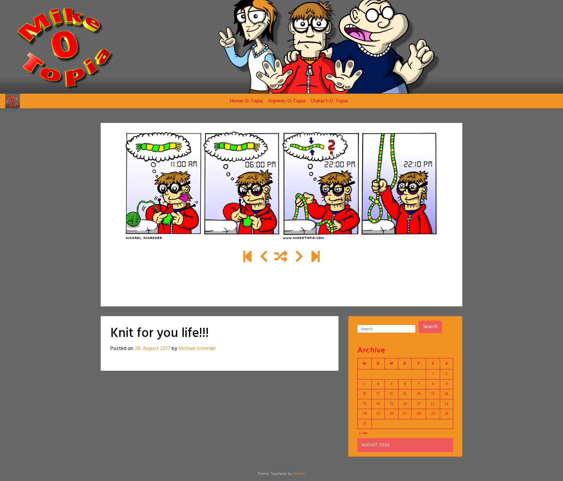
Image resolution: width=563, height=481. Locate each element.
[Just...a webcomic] (247, 257)
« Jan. (364, 433)
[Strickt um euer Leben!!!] (299, 257)
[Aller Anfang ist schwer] (264, 257)
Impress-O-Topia (286, 101)
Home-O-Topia (246, 101)
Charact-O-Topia (329, 101)
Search (430, 327)
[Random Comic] (280, 257)
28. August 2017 (152, 348)
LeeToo (299, 474)
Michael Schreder (197, 348)
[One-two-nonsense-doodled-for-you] (315, 257)
